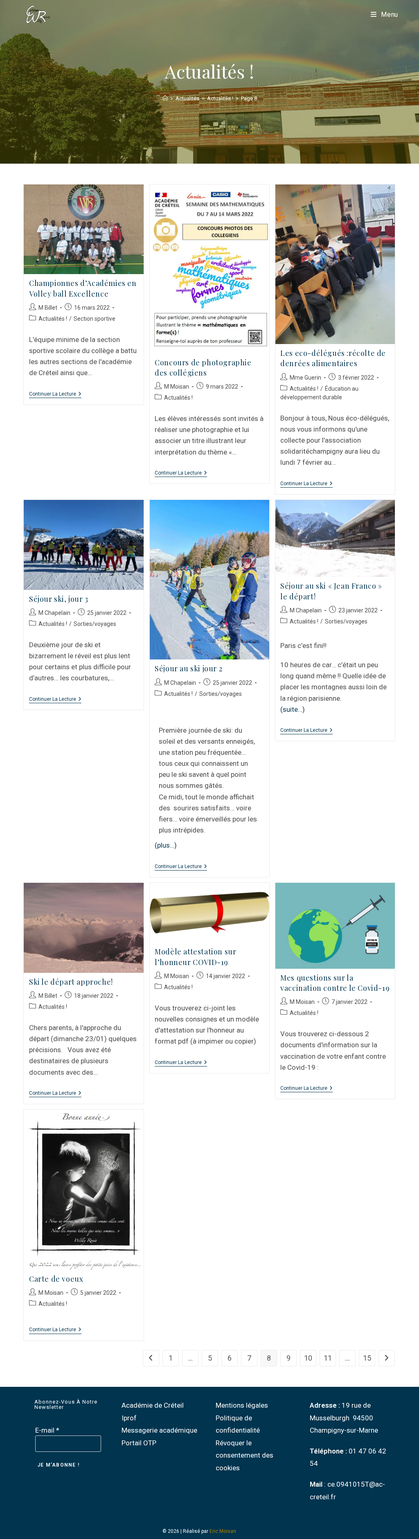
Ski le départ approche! (71, 982)
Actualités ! (52, 318)
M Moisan (176, 386)
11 (328, 1358)
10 (308, 1358)
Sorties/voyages (95, 624)
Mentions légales (242, 1405)
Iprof (129, 1418)
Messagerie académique (159, 1430)
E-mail (47, 1430)
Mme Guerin (305, 377)
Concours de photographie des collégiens (203, 368)
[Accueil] (165, 98)
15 (367, 1358)
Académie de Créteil (153, 1405)
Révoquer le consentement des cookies (244, 1455)
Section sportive (94, 318)
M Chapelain (54, 613)
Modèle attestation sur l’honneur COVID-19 (195, 957)
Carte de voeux (56, 1279)
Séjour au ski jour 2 (188, 668)
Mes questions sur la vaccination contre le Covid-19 (335, 983)
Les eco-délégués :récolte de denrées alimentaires (333, 358)
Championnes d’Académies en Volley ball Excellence (83, 288)
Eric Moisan (223, 1531)
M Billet (47, 307)
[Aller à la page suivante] (386, 1358)
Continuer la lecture (55, 394)
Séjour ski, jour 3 (58, 599)
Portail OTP (139, 1443)
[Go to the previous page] (151, 1358)
